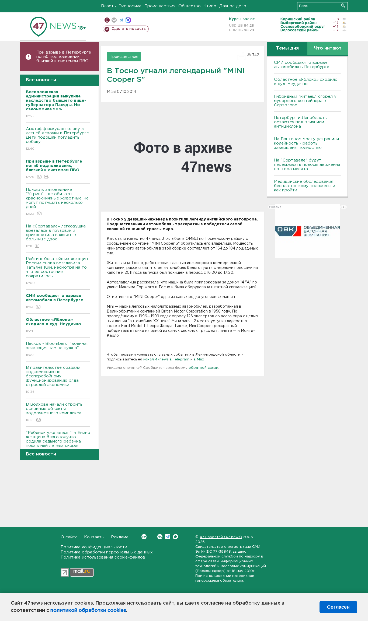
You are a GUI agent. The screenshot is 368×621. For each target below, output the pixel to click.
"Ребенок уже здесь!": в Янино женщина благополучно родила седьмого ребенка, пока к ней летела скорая (58, 442)
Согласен (338, 607)
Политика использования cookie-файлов (103, 557)
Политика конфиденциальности (94, 547)
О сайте (69, 537)
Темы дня (287, 48)
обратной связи (203, 367)
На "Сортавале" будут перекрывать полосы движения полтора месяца (307, 165)
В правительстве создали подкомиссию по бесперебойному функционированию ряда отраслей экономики (53, 379)
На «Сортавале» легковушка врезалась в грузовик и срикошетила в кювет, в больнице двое (56, 236)
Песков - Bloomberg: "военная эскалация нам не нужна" (57, 349)
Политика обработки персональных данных (107, 552)
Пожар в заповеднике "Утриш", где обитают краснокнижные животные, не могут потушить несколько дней (57, 201)
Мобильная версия (107, 20)
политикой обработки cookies (88, 610)
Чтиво (210, 6)
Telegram (167, 536)
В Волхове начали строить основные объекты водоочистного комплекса (54, 412)
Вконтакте (159, 536)
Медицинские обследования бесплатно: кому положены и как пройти (304, 186)
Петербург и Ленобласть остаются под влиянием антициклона (300, 122)
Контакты (94, 537)
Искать (343, 5)
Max (175, 536)
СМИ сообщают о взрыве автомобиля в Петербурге (301, 65)
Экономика (130, 6)
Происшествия (159, 6)
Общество (189, 6)
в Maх (199, 359)
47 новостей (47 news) (221, 537)
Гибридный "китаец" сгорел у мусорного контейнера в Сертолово (305, 101)
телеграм (121, 20)
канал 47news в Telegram (166, 359)
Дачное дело (232, 6)
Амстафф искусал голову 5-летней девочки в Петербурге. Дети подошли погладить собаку (58, 138)
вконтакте (114, 20)
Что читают (328, 48)
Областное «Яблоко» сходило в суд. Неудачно (306, 82)
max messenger (128, 20)
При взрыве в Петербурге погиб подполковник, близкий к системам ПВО (63, 57)
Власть (108, 6)
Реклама (120, 537)
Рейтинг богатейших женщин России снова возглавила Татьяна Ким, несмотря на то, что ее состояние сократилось (57, 271)
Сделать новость (129, 28)
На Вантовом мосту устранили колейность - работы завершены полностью (306, 143)
